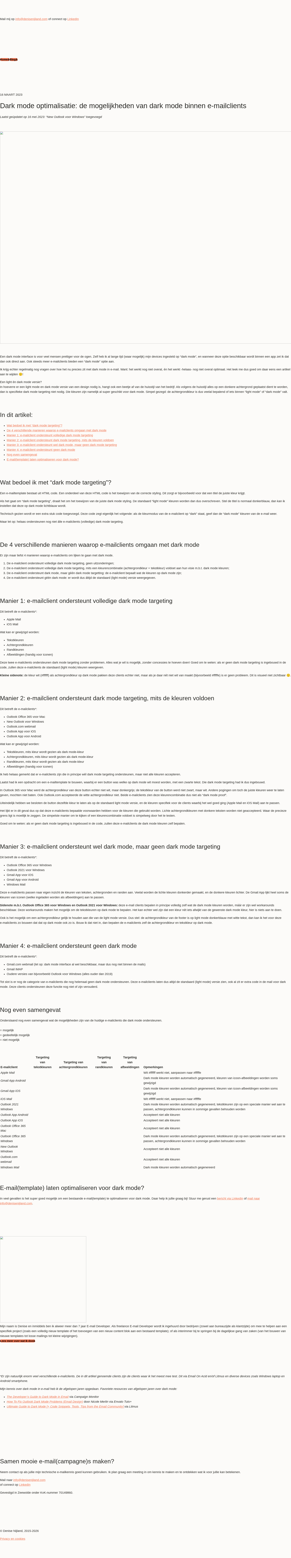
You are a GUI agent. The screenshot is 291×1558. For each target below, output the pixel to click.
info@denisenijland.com (29, 1480)
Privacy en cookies (12, 1538)
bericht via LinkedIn (230, 1198)
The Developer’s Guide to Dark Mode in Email (38, 1396)
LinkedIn (24, 1484)
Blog (13, 59)
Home (4, 59)
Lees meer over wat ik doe (16, 1341)
